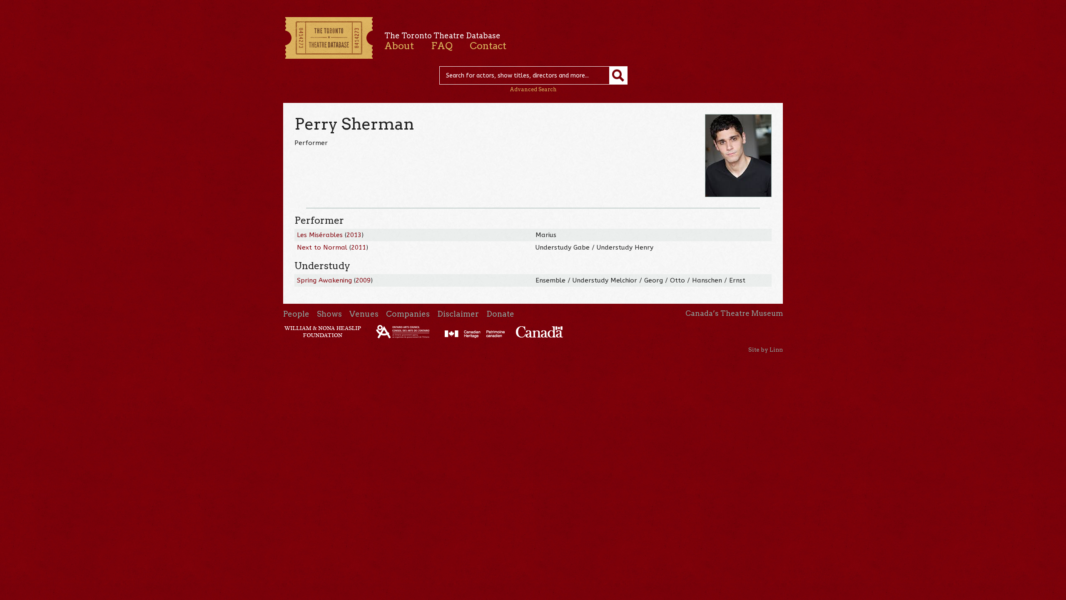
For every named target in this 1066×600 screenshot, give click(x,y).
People (296, 314)
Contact (488, 46)
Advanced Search (533, 89)
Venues (364, 314)
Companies (408, 314)
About (399, 46)
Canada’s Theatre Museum (734, 313)
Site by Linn (765, 349)
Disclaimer (458, 314)
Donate (500, 314)
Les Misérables (320, 235)
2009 (363, 280)
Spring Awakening (324, 280)
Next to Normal (322, 247)
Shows (329, 314)
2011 (358, 247)
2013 (353, 235)
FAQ (442, 46)
